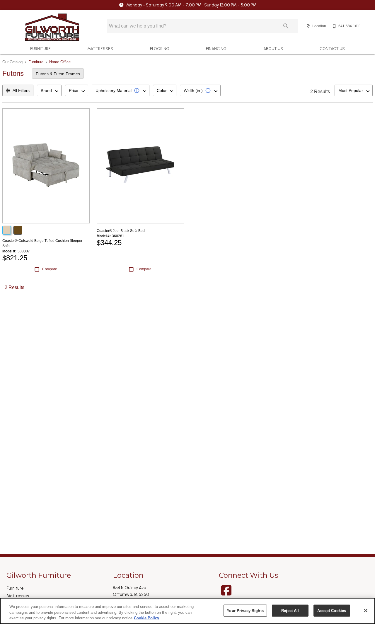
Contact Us (332, 48)
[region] (187, 611)
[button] (308, 26)
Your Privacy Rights (245, 610)
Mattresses (100, 48)
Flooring (159, 48)
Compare (49, 269)
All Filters (21, 90)
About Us (273, 48)
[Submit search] (286, 26)
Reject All (290, 610)
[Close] (365, 610)
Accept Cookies (331, 610)
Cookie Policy (146, 618)
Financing (216, 48)
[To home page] (52, 27)
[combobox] (49, 90)
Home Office (60, 62)
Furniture (40, 48)
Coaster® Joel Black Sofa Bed (121, 231)
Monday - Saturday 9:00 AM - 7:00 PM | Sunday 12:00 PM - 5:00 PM (191, 5)
